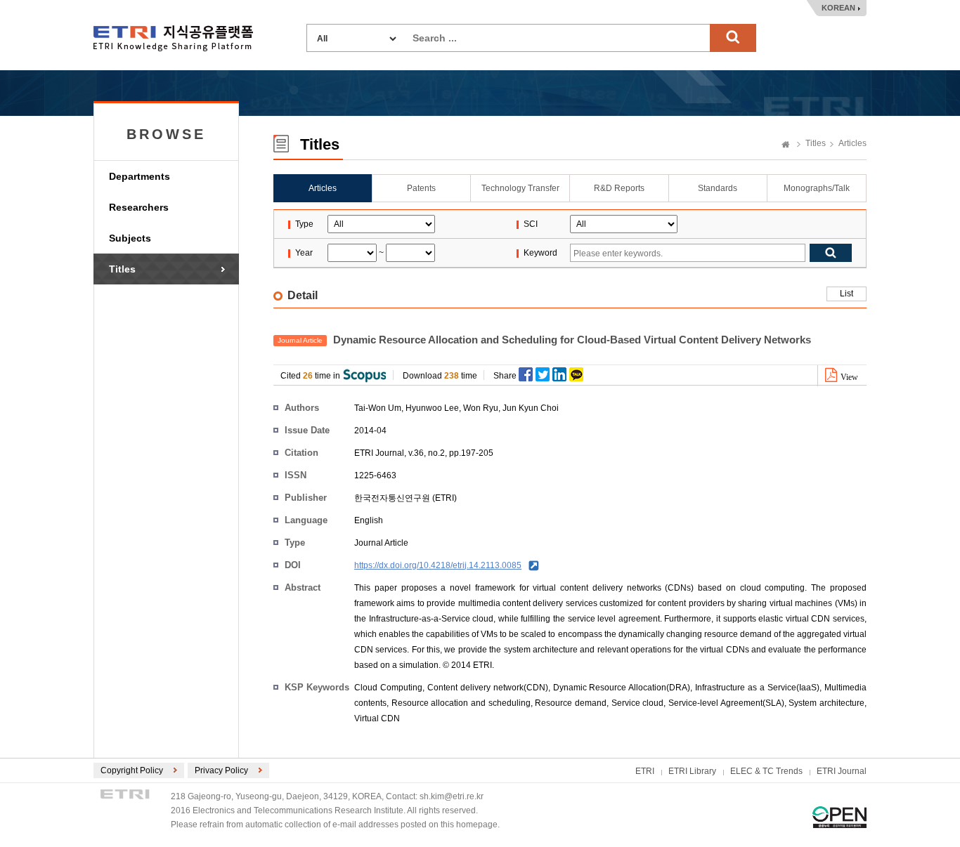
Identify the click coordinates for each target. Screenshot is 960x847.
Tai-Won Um (377, 408)
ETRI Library (692, 771)
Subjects (130, 238)
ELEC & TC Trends (766, 771)
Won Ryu (480, 408)
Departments (139, 176)
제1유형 (839, 817)
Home (786, 145)
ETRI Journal (842, 771)
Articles (852, 143)
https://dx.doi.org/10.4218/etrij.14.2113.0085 (437, 565)
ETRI (644, 771)
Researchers (139, 207)
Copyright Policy (131, 770)
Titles (122, 269)
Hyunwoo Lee (432, 408)
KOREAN (838, 8)
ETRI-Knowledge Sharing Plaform (173, 38)
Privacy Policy (221, 770)
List (846, 293)
